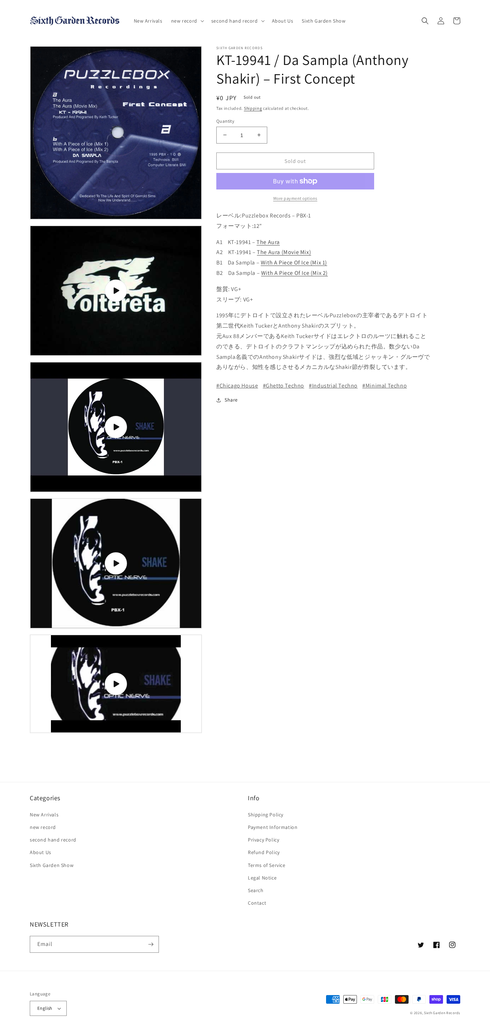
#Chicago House (237, 385)
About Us (40, 852)
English (44, 1008)
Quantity (225, 121)
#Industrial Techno (333, 385)
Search (256, 890)
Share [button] (231, 400)
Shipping (253, 108)
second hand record (53, 839)
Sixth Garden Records (442, 1013)
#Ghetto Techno (283, 385)
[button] (187, 20)
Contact (257, 903)
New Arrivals (44, 814)
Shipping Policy (265, 814)
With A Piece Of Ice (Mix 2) (294, 273)
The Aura (268, 241)
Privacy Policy (263, 839)
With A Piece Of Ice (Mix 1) (294, 262)
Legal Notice (262, 878)
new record (43, 827)
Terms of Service (267, 865)
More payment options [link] (295, 198)
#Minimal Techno (384, 385)
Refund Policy (264, 852)
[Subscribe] (151, 944)
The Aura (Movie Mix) (284, 252)
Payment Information (272, 827)
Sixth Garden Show (52, 865)
